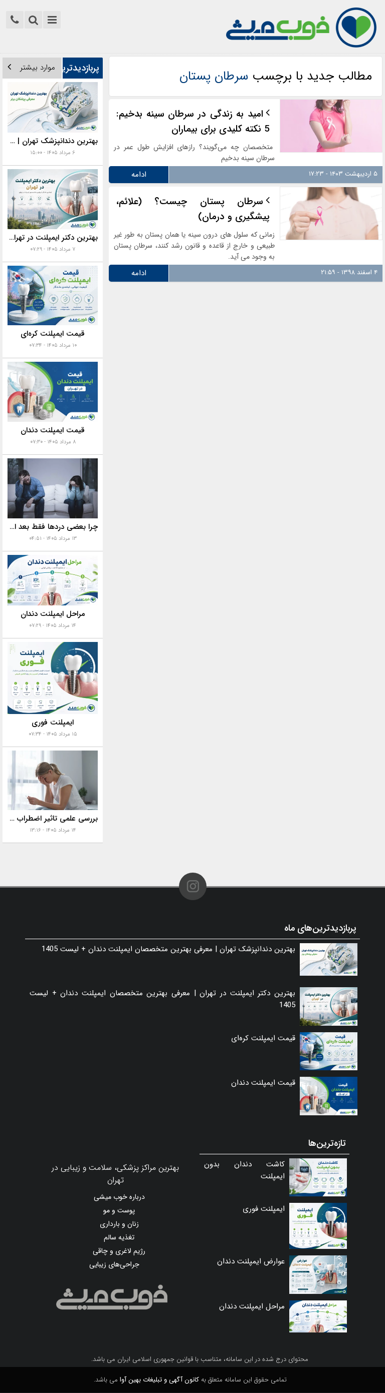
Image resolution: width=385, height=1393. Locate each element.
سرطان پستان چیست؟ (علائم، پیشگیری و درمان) (193, 209)
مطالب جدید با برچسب (275, 76)
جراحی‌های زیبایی (114, 1264)
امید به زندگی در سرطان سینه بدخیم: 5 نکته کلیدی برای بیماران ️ (193, 122)
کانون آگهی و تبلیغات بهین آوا (159, 1379)
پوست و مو (119, 1210)
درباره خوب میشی (119, 1196)
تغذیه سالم (119, 1237)
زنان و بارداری (119, 1223)
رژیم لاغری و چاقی (119, 1250)
